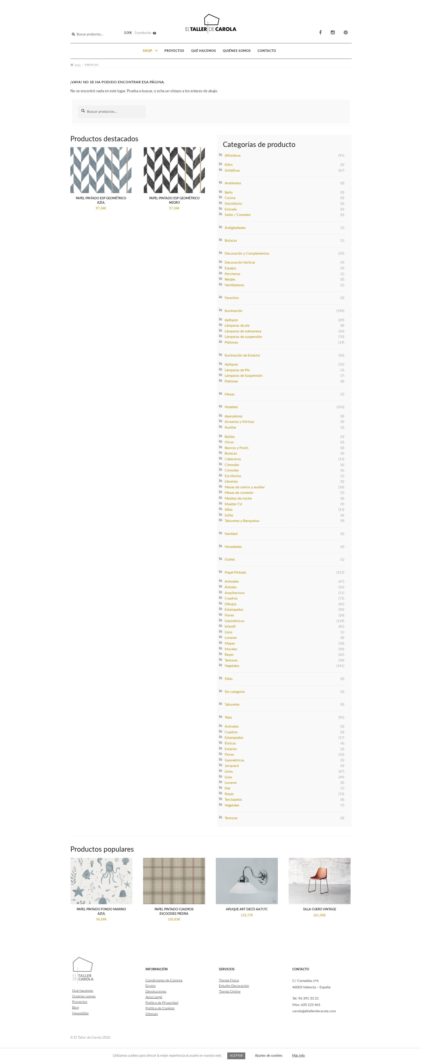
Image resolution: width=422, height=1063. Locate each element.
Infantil (230, 626)
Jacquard (232, 766)
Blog (75, 1007)
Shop (147, 51)
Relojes (230, 279)
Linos (229, 771)
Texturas (231, 660)
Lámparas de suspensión (243, 337)
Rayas (229, 654)
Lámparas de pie (237, 325)
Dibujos (230, 604)
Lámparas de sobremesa (243, 331)
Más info (298, 1055)
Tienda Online (229, 991)
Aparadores (233, 416)
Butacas (231, 240)
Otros (229, 442)
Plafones (231, 342)
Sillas (229, 509)
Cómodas (232, 465)
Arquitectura (234, 593)
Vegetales (232, 666)
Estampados (234, 609)
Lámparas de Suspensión (243, 375)
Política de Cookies (160, 1008)
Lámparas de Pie (237, 370)
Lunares (231, 637)
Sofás (229, 515)
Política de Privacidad (162, 1003)
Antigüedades (235, 228)
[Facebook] (320, 32)
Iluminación (233, 311)
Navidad (231, 534)
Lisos (228, 632)
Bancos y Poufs (236, 448)
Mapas (230, 643)
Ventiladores (234, 285)
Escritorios (233, 476)
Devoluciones (156, 991)
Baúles (230, 436)
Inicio (78, 64)
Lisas (228, 777)
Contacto (267, 51)
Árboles (230, 587)
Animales (232, 581)
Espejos (230, 268)
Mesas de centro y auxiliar (245, 487)
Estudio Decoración (234, 986)
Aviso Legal (154, 997)
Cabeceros (233, 459)
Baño (229, 192)
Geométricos (234, 621)
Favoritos (232, 298)
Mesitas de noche (238, 498)
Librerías (231, 481)
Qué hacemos (203, 51)
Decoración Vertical (240, 262)
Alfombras (233, 155)
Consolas (232, 470)
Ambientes (233, 183)
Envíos (151, 986)
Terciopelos (233, 799)
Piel (227, 788)
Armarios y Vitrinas (239, 422)
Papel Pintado (235, 572)
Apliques (231, 320)
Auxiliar (230, 427)
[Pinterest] (346, 32)
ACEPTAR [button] (236, 1055)
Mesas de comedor (239, 492)
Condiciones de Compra (164, 980)
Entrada (231, 209)
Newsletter (80, 1013)
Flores (229, 615)
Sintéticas (232, 170)
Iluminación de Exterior (242, 355)
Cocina (230, 198)
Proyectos (174, 51)
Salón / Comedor (238, 215)
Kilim (229, 165)
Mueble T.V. (234, 504)
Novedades (233, 547)
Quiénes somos (237, 51)
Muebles (231, 407)
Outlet (230, 559)
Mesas (230, 394)
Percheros (232, 274)
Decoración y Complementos (247, 253)
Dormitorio (233, 203)
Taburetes (232, 704)
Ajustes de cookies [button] (268, 1055)
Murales (231, 649)
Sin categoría (235, 692)
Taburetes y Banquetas (242, 521)
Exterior (231, 749)
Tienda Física (229, 980)
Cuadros (231, 598)
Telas (228, 717)
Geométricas (234, 760)
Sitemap (152, 1014)
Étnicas (230, 743)
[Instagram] (333, 32)
